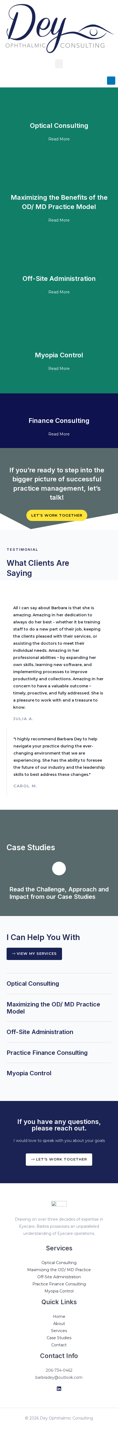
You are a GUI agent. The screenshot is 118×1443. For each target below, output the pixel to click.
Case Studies (59, 1337)
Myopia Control (29, 1073)
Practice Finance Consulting (47, 1052)
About (59, 1323)
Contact (59, 1344)
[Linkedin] (59, 1388)
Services (59, 1330)
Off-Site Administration (40, 1031)
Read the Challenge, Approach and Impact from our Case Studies (59, 893)
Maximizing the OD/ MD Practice (59, 1269)
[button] (59, 63)
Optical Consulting (33, 983)
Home (59, 1316)
